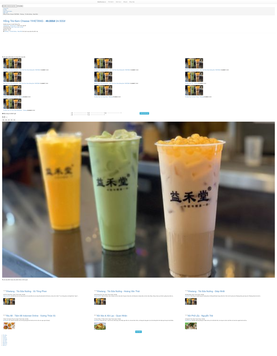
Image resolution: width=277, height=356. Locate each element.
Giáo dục (5, 343)
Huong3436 (96, 320)
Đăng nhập (131, 2)
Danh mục (118, 2)
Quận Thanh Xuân (15, 27)
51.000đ (200, 83)
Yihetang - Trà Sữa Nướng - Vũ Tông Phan (26, 291)
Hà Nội (21, 27)
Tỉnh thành (110, 2)
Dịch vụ (4, 345)
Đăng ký (125, 2)
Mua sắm (5, 342)
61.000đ (206, 97)
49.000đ (50, 20)
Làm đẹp (5, 339)
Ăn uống (5, 335)
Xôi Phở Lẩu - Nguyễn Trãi (200, 315)
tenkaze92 (187, 296)
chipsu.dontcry (6, 296)
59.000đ (25, 97)
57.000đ (115, 97)
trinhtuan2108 (188, 320)
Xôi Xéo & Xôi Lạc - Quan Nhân (112, 315)
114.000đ (42, 70)
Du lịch (4, 336)
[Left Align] (3, 120)
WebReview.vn (101, 2)
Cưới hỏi (5, 338)
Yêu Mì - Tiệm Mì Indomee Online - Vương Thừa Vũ (30, 315)
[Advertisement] (138, 45)
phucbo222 (5, 320)
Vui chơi (4, 341)
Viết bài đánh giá (144, 113)
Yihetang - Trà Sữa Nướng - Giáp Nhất (13, 31)
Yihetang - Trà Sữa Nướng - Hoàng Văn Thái (118, 291)
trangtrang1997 (97, 296)
